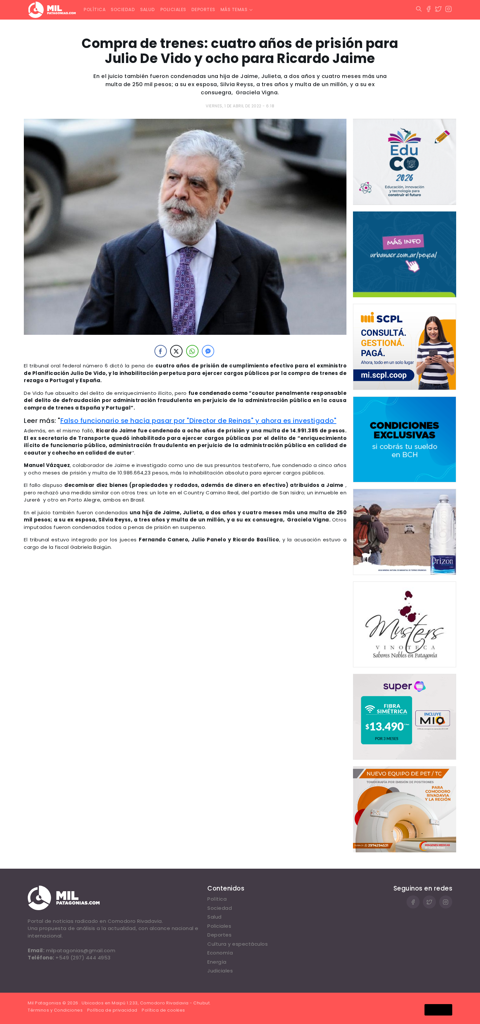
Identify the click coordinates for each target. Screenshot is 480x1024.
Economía (220, 952)
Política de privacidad (112, 1010)
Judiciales (220, 970)
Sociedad (123, 10)
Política (94, 10)
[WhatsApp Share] (192, 351)
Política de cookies (163, 1010)
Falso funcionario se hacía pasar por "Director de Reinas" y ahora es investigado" (198, 420)
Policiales (173, 10)
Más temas (234, 10)
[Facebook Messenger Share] (208, 351)
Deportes (203, 10)
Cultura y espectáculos (237, 943)
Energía (217, 961)
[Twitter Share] (176, 351)
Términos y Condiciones (55, 1010)
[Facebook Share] (160, 351)
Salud (147, 10)
